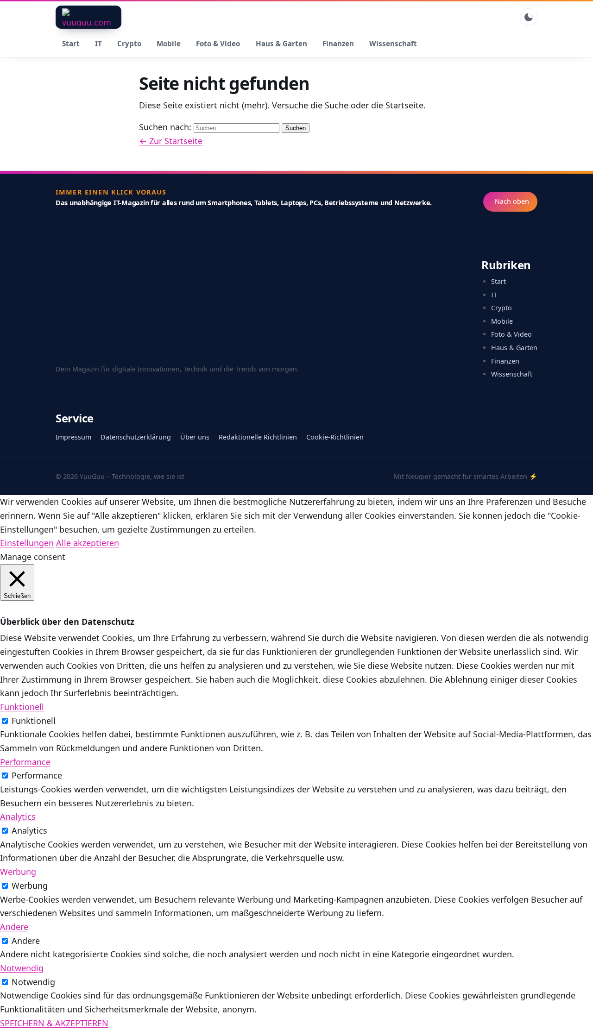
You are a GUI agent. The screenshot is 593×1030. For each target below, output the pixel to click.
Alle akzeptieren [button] (87, 542)
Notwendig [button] (22, 967)
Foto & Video (218, 43)
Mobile (169, 43)
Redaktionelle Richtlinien (258, 437)
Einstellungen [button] (27, 542)
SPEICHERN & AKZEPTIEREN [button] (54, 1023)
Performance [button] (25, 761)
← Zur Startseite (170, 140)
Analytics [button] (18, 816)
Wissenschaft (393, 43)
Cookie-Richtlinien (335, 437)
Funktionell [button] (22, 706)
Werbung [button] (18, 871)
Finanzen (338, 43)
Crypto (129, 43)
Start (71, 43)
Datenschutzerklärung (136, 437)
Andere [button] (14, 926)
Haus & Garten (281, 43)
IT (98, 43)
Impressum (73, 437)
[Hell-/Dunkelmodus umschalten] (528, 17)
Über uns (194, 437)
